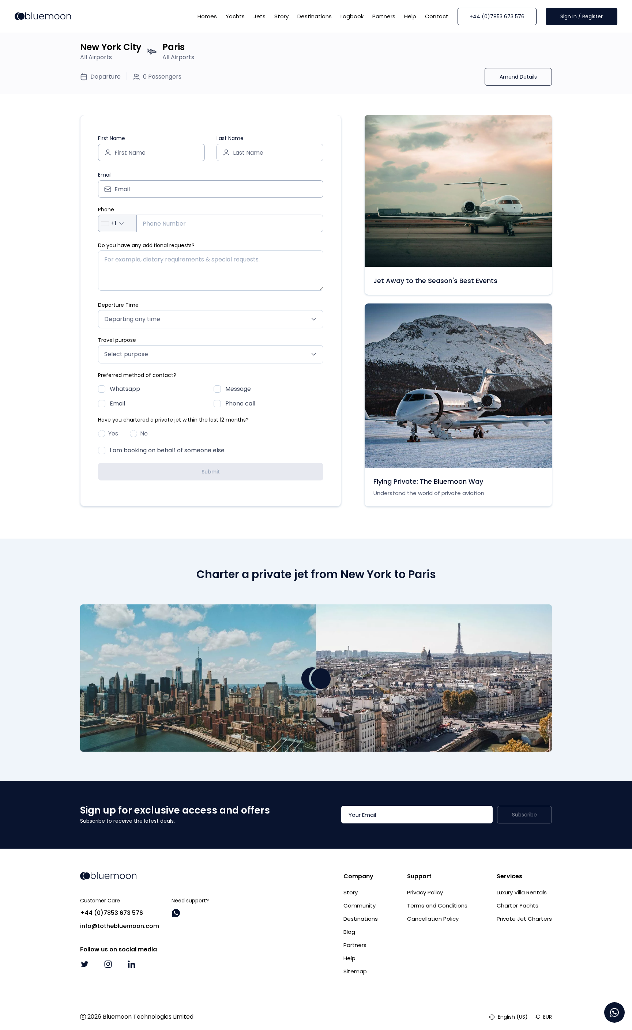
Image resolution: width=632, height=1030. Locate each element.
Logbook (352, 16)
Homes (207, 16)
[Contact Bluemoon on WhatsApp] (176, 913)
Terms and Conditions (437, 905)
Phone (106, 209)
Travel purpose (117, 340)
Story (281, 16)
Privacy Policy (425, 892)
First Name (111, 138)
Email (105, 174)
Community (359, 905)
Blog (349, 932)
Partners (383, 16)
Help (410, 16)
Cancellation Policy (433, 919)
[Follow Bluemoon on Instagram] (108, 964)
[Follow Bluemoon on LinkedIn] (131, 964)
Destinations (314, 16)
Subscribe (524, 814)
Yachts (235, 16)
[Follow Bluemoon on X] (84, 964)
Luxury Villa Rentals (522, 892)
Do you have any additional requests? (146, 245)
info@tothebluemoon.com (119, 926)
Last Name (230, 138)
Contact (436, 16)
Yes (113, 433)
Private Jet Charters (524, 919)
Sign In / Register (581, 16)
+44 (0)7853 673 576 (497, 16)
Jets (259, 16)
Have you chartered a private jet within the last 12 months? (173, 419)
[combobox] (117, 223)
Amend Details (518, 76)
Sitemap (355, 971)
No (144, 433)
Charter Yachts (517, 905)
